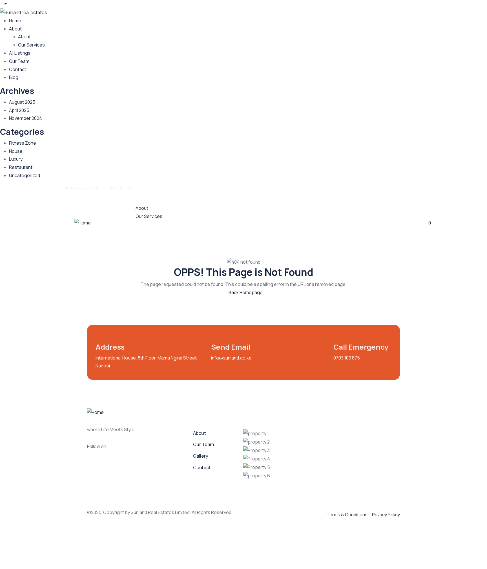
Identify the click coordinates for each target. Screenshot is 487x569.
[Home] (82, 222)
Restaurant (20, 167)
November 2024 (25, 118)
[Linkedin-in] (138, 447)
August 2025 (22, 102)
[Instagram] (127, 447)
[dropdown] (3, 4)
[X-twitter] (149, 447)
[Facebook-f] (116, 447)
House (16, 151)
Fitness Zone (22, 143)
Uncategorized (24, 175)
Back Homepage (245, 292)
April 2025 (19, 110)
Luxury (16, 159)
